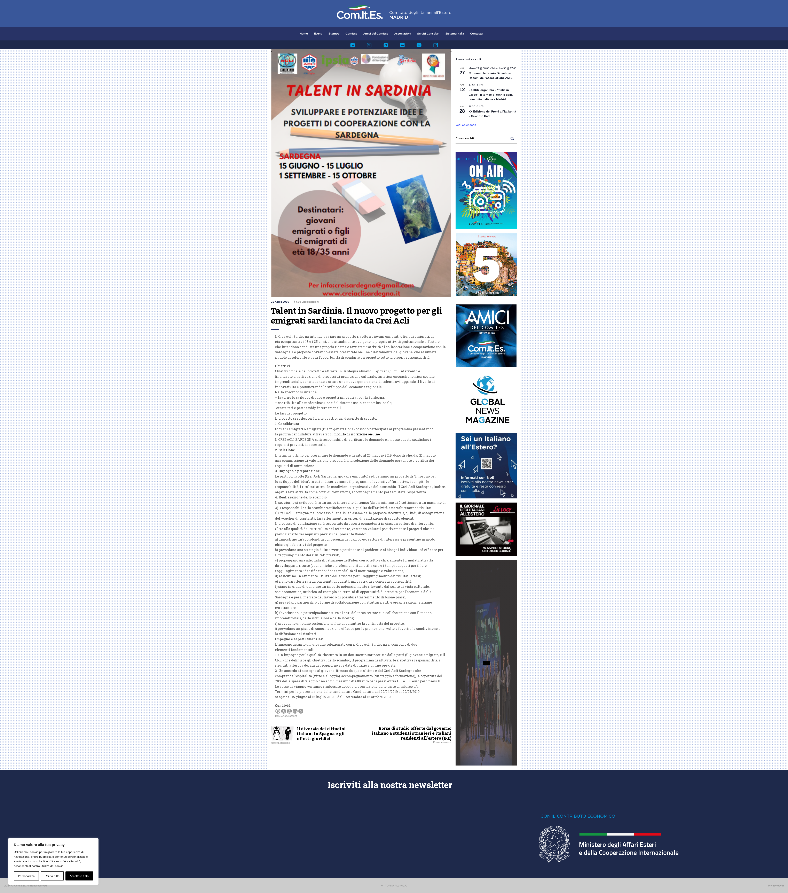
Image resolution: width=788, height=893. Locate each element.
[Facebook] (277, 711)
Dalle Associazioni (286, 715)
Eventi (318, 33)
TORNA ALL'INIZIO (396, 885)
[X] (283, 711)
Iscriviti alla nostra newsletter (390, 784)
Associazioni (402, 33)
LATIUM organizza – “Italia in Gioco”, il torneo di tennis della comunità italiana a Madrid (491, 94)
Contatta (476, 33)
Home (303, 33)
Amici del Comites (375, 33)
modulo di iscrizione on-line (356, 434)
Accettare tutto (79, 876)
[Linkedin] (295, 711)
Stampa (334, 33)
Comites (351, 33)
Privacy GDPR (776, 886)
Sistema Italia (455, 33)
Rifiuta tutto (52, 876)
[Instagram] (289, 711)
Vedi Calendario (466, 124)
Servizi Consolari (428, 33)
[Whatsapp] (300, 711)
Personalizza (26, 876)
